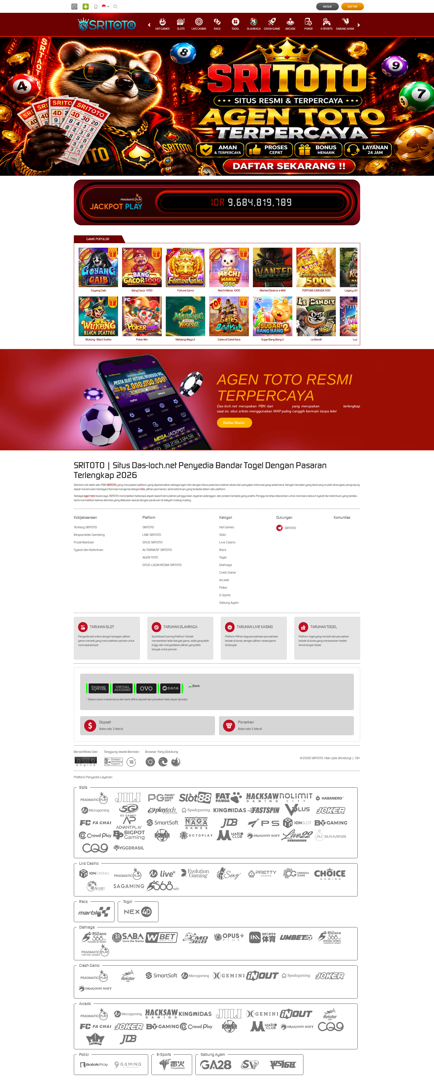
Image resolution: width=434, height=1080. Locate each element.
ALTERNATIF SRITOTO (157, 550)
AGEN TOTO (150, 557)
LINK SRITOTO (151, 535)
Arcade (290, 28)
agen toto (89, 496)
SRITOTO (282, 406)
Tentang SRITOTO (85, 527)
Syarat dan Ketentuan (88, 550)
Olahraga (254, 28)
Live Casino (199, 28)
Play (133, 206)
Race (217, 28)
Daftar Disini (233, 423)
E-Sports (327, 28)
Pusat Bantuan (84, 542)
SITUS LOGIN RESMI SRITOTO (162, 565)
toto (142, 489)
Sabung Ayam (345, 28)
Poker (308, 28)
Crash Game (272, 28)
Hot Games (162, 28)
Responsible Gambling (89, 535)
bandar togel (331, 406)
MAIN (101, 267)
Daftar (352, 6)
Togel (235, 28)
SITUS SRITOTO (152, 542)
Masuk (327, 6)
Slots (181, 28)
